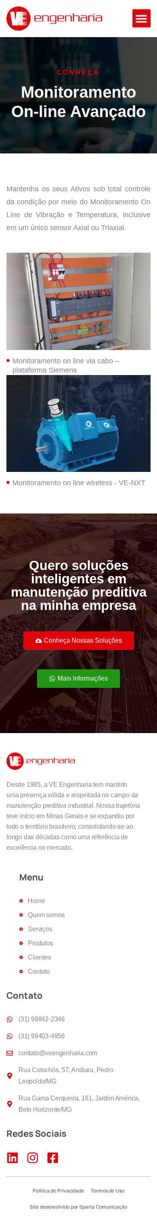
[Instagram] (33, 1158)
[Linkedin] (12, 1158)
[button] (141, 18)
